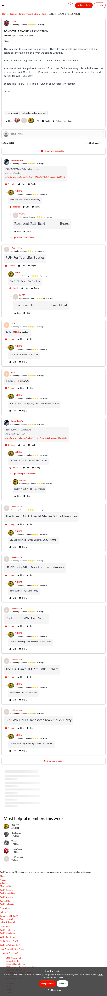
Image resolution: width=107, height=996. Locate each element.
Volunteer (4, 883)
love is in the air (11, 113)
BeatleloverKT (17, 833)
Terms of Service (13, 961)
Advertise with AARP (9, 916)
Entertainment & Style (28, 14)
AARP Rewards (6, 890)
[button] (3, 6)
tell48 (12, 324)
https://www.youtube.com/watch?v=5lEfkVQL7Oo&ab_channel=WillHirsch (35, 177)
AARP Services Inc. (8, 930)
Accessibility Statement (15, 964)
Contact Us (5, 901)
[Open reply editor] (53, 134)
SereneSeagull (17, 849)
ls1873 (22, 214)
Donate (3, 880)
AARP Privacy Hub (13, 958)
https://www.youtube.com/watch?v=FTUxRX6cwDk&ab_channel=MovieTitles (36, 438)
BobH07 (18, 191)
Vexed (14, 841)
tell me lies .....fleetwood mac (34, 113)
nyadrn (13, 22)
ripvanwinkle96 (16, 161)
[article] (53, 173)
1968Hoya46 (16, 248)
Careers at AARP (7, 919)
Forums (13, 14)
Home (5, 14)
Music (43, 14)
